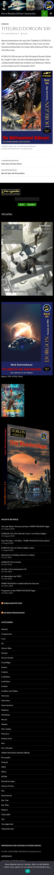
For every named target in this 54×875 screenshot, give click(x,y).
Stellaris (4, 810)
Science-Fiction (7, 786)
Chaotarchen (6, 634)
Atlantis (4, 629)
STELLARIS (5, 814)
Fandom (4, 672)
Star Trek (5, 800)
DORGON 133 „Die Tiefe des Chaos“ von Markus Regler (23, 533)
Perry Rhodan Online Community (18, 13)
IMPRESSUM (6, 856)
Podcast (4, 762)
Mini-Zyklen (6, 729)
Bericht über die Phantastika (13, 171)
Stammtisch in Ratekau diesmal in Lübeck (18, 555)
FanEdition (5, 677)
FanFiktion (5, 681)
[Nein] (50, 868)
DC (2, 643)
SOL (3, 791)
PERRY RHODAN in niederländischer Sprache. (20, 583)
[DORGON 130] (27, 338)
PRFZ (3, 767)
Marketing (5, 715)
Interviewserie (7, 705)
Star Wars (5, 805)
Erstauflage (5, 662)
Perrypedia (5, 757)
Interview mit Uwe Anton (11, 162)
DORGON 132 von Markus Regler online (17, 548)
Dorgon (5, 24)
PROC (3, 772)
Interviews (5, 700)
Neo (3, 743)
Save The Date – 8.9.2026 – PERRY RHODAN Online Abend (25, 541)
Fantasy (4, 686)
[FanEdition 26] (12, 400)
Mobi (20, 376)
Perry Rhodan (7, 748)
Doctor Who (6, 648)
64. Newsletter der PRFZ (11, 576)
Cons (3, 639)
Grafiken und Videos (9, 691)
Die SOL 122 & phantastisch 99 (13, 569)
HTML (14, 376)
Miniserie (5, 734)
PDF (9, 376)
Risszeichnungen (8, 781)
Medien (4, 724)
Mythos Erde (6, 738)
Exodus (4, 667)
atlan (25, 34)
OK (27, 871)
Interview (5, 696)
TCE (3, 819)
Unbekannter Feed (13, 603)
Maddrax (5, 710)
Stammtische (6, 795)
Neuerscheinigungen (14, 613)
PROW (4, 776)
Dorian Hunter (7, 658)
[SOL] (27, 258)
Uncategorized (7, 824)
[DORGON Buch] (27, 467)
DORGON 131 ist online (11, 562)
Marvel (4, 719)
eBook (3, 376)
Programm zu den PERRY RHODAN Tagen (18, 590)
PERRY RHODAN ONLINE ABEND (15, 753)
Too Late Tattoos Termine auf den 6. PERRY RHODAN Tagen (25, 526)
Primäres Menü (51, 13)
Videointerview (7, 829)
